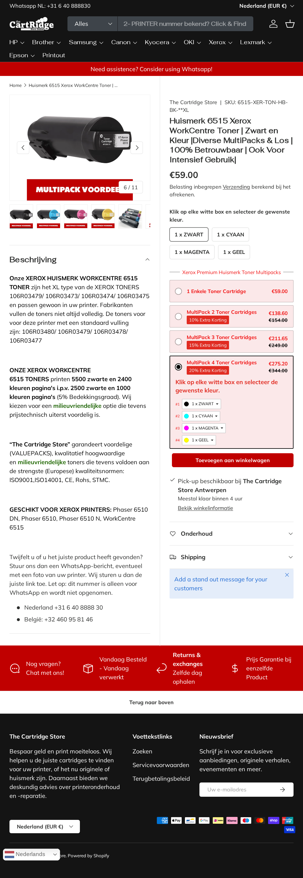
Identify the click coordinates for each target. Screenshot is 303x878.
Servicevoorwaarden (161, 765)
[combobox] (160, 23)
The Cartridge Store (193, 102)
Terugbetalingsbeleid (161, 778)
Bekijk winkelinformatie (205, 508)
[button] (231, 291)
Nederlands (29, 854)
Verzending (236, 186)
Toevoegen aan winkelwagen (233, 460)
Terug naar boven (151, 702)
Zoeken (142, 751)
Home (15, 85)
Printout (54, 55)
